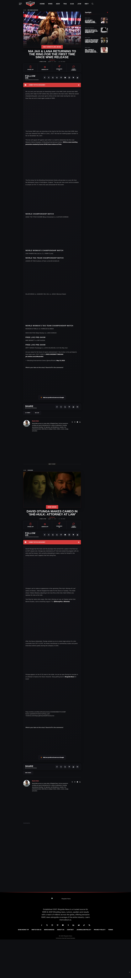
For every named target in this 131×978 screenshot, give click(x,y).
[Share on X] (61, 406)
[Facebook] (44, 77)
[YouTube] (65, 77)
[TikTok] (84, 925)
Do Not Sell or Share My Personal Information (65, 938)
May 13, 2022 (60, 360)
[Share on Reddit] (73, 406)
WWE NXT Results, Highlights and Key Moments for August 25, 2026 (91, 31)
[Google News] (52, 77)
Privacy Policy (99, 929)
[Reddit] (77, 77)
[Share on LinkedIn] (65, 406)
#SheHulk (66, 601)
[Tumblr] (68, 925)
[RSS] (89, 925)
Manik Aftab (43, 61)
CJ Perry (27, 412)
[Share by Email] (77, 406)
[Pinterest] (61, 77)
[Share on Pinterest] (69, 406)
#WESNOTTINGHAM (56, 354)
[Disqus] (52, 848)
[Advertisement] (36, 200)
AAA (72, 4)
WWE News (30, 470)
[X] (48, 77)
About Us (60, 929)
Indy (87, 4)
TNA (65, 4)
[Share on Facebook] (57, 406)
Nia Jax (37, 412)
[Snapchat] (73, 77)
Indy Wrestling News (33, 10)
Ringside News (69, 677)
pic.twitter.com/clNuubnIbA (34, 356)
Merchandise (49, 929)
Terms (110, 929)
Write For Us (36, 929)
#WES (48, 354)
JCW (79, 4)
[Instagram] (69, 77)
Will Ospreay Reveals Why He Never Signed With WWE (91, 51)
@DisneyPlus (58, 601)
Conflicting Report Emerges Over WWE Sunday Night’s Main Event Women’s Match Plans (91, 41)
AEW (58, 4)
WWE (50, 4)
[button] (92, 4)
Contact (70, 929)
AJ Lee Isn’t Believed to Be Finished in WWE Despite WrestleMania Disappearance (90, 21)
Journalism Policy (84, 929)
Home (42, 4)
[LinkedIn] (57, 77)
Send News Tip (23, 929)
